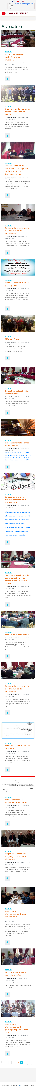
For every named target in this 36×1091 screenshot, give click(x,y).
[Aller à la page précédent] (5, 1062)
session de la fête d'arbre (17, 635)
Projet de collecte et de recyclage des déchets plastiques (16, 856)
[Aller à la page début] (2, 1062)
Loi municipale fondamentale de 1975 (17, 460)
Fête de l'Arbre (12, 339)
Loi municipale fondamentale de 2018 (17, 453)
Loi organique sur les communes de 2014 (18, 455)
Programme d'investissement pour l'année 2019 (15, 914)
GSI (20, 1085)
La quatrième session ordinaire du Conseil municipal (15, 57)
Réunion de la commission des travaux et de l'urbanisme (17, 231)
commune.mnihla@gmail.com (24, 4)
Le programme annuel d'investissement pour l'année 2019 (15, 500)
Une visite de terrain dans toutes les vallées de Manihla (17, 112)
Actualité (8, 52)
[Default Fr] (17, 13)
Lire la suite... (7, 79)
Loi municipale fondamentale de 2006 (17, 457)
